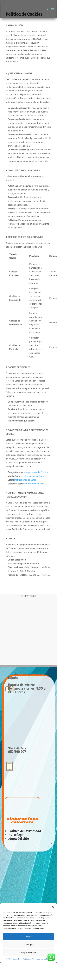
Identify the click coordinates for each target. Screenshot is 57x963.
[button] (52, 906)
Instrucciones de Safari (25, 480)
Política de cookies (13, 959)
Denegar (28, 944)
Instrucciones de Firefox (34, 476)
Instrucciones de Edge (34, 484)
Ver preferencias (28, 952)
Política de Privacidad (31, 959)
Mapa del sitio (18, 838)
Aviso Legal (46, 959)
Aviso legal (16, 834)
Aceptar (28, 936)
